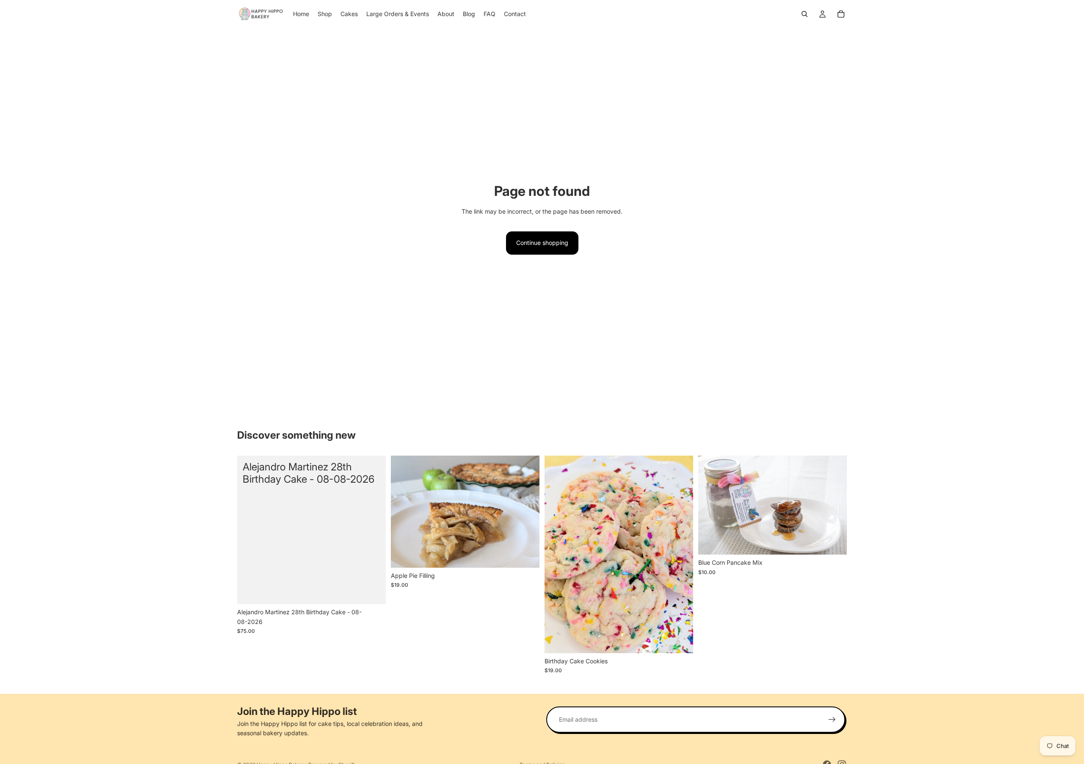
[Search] (804, 14)
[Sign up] (832, 719)
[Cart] (841, 14)
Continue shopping (542, 242)
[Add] (372, 591)
